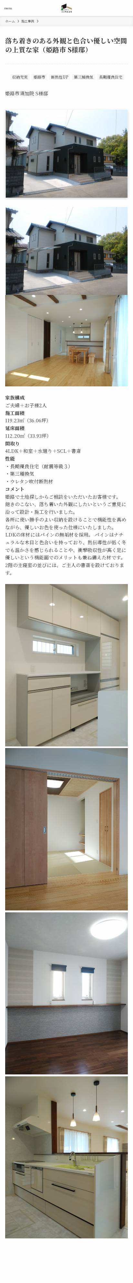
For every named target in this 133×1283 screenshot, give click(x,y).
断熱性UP (59, 77)
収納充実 (20, 77)
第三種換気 (83, 77)
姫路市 (39, 77)
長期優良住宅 (110, 77)
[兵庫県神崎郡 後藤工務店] (66, 8)
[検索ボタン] (125, 8)
